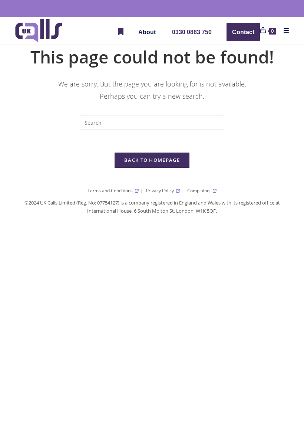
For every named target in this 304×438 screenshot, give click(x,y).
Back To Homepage (152, 160)
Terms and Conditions (110, 190)
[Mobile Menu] (283, 30)
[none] (147, 32)
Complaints (199, 190)
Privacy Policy (160, 190)
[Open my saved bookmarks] (120, 32)
